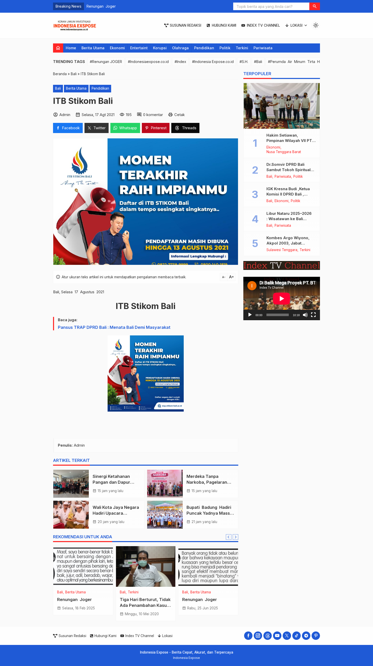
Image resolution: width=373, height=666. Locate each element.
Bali (58, 88)
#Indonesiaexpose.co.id (148, 61)
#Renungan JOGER (106, 61)
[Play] (249, 314)
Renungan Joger (74, 599)
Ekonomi (117, 48)
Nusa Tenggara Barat (283, 152)
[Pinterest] (316, 635)
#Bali (258, 61)
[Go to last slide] (228, 537)
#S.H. (244, 61)
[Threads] (267, 635)
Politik (224, 48)
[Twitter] (287, 635)
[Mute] (305, 314)
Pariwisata (263, 48)
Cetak (179, 114)
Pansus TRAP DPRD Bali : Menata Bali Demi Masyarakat (114, 327)
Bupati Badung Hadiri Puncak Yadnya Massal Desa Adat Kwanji (210, 513)
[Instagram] (258, 635)
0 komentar (153, 114)
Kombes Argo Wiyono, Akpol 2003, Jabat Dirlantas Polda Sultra (288, 243)
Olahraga (180, 48)
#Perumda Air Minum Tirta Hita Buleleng (304, 61)
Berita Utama (93, 48)
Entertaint (139, 48)
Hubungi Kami (224, 25)
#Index (180, 61)
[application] (281, 298)
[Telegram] (306, 635)
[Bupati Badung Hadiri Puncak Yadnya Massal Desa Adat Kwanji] (165, 515)
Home (71, 48)
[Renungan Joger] (83, 566)
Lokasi (296, 25)
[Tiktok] (296, 635)
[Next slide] (235, 537)
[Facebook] (248, 635)
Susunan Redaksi (185, 25)
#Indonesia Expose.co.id (213, 61)
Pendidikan (204, 48)
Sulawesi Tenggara (281, 250)
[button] (314, 6)
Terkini (242, 48)
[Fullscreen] (313, 314)
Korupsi (160, 48)
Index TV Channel (263, 25)
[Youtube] (277, 635)
